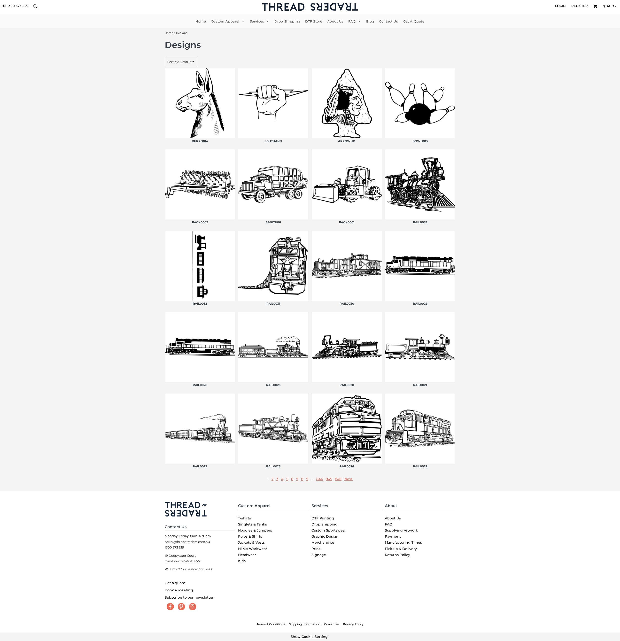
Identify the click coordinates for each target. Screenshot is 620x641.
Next (348, 479)
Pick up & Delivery (401, 549)
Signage (318, 555)
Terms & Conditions (271, 624)
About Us (393, 518)
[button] (35, 6)
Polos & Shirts (250, 536)
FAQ (388, 524)
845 (329, 479)
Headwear (247, 555)
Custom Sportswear (328, 530)
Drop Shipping (324, 524)
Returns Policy (397, 555)
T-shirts (244, 518)
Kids (242, 561)
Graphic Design (325, 536)
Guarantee (331, 624)
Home (169, 33)
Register (579, 6)
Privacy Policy (353, 624)
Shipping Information (304, 624)
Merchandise (322, 542)
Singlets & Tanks (252, 524)
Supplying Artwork (401, 530)
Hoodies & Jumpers (255, 530)
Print (315, 549)
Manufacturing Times (403, 542)
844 (319, 479)
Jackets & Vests (251, 542)
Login (560, 6)
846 (338, 479)
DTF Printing (322, 518)
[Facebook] (170, 606)
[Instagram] (192, 606)
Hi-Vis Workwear (252, 549)
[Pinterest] (181, 606)
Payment (393, 536)
